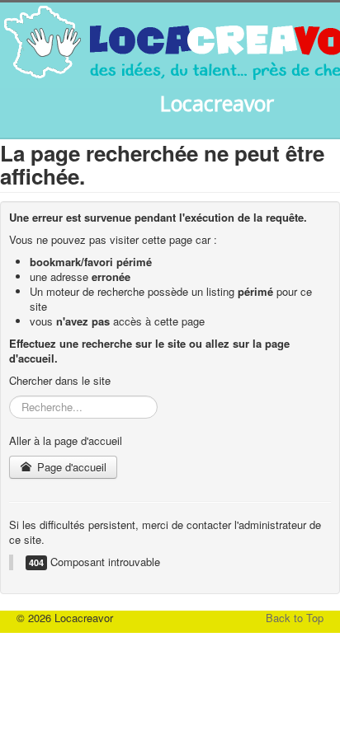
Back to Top (294, 617)
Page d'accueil (70, 467)
